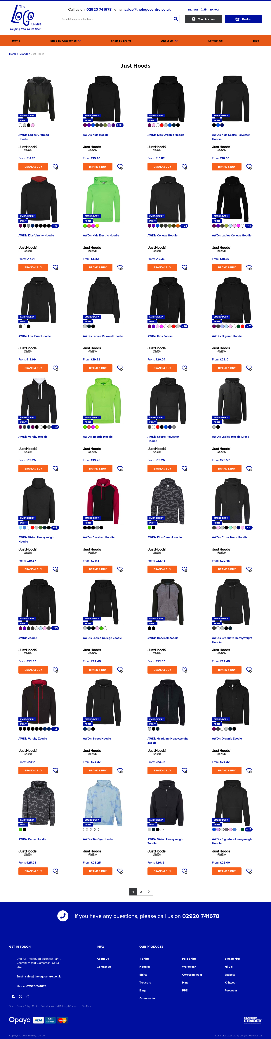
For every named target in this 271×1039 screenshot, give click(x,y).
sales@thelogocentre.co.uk (147, 9)
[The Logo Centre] (25, 17)
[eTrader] (253, 1020)
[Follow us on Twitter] (21, 996)
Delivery (63, 1006)
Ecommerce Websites (225, 1035)
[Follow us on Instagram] (27, 997)
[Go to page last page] (149, 892)
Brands (24, 54)
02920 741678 (99, 9)
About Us (103, 959)
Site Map (86, 1006)
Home (12, 54)
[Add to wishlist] (55, 166)
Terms (12, 1006)
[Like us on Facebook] (13, 997)
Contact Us (104, 967)
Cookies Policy (39, 1006)
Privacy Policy (23, 1006)
